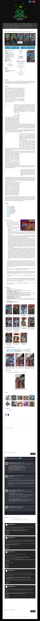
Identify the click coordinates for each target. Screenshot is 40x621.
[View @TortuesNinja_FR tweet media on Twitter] (22, 507)
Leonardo (12, 182)
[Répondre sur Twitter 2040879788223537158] (8, 471)
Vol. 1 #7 (12, 97)
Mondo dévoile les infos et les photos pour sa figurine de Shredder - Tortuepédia (18, 577)
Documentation (7, 27)
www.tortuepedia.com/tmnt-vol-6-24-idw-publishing (22, 556)
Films (19, 23)
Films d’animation (23, 23)
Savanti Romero (15, 227)
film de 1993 (9, 276)
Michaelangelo (9, 211)
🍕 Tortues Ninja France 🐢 (12, 462)
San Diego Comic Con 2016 (14, 299)
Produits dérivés (16, 25)
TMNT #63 (7, 42)
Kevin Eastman (21, 52)
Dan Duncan (22, 350)
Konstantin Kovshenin (24, 616)
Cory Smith (14, 302)
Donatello (17, 106)
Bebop (26, 111)
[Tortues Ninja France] (7, 517)
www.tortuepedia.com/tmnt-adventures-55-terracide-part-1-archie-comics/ (16, 593)
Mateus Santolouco (20, 298)
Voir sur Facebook (8, 533)
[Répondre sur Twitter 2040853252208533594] (8, 502)
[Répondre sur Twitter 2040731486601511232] (8, 510)
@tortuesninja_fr (19, 462)
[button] (8, 310)
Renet (20, 143)
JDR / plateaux (22, 25)
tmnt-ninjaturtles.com (10, 410)
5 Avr (23, 462)
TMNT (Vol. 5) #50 (13, 181)
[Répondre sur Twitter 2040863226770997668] (8, 486)
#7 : (23, 273)
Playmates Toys (29, 23)
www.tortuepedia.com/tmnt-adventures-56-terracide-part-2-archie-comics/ (16, 530)
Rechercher (32, 453)
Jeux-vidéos (26, 25)
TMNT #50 (12, 81)
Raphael (8, 212)
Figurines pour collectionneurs (9, 25)
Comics (12, 23)
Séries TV (16, 23)
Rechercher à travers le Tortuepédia (10, 452)
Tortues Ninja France (11, 524)
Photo (8, 531)
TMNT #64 (13, 42)
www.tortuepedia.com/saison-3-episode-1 (11, 544)
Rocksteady (30, 111)
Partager (7, 534)
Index (14, 27)
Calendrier (11, 27)
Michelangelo (25, 134)
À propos (17, 27)
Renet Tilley (8, 215)
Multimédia (30, 25)
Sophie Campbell (11, 53)
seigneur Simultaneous (11, 161)
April (15, 236)
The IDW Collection (11, 350)
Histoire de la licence (7, 23)
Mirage (17, 260)
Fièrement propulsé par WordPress (9, 616)
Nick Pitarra (20, 51)
